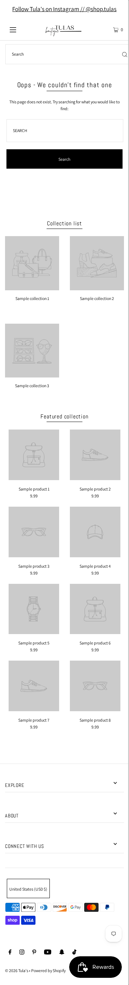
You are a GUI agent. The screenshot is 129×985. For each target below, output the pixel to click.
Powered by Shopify (48, 970)
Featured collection (64, 416)
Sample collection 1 (32, 298)
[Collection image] (32, 287)
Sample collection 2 (97, 298)
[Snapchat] (61, 952)
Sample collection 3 (32, 385)
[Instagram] (21, 952)
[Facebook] (10, 952)
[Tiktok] (74, 952)
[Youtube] (47, 952)
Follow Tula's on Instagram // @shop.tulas (64, 9)
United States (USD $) (28, 889)
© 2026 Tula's (17, 970)
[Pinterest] (34, 952)
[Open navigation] (21, 29)
